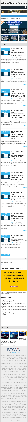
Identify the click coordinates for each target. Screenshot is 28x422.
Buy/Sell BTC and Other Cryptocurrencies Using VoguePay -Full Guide (18, 73)
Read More (25, 64)
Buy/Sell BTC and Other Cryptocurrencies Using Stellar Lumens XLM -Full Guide (18, 52)
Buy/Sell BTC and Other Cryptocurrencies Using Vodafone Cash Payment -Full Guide (18, 93)
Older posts (6, 254)
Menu (3, 7)
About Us (10, 420)
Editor (12, 57)
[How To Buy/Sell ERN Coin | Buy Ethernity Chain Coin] (5, 335)
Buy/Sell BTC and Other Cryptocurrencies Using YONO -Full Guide (17, 217)
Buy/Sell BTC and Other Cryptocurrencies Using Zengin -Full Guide (17, 134)
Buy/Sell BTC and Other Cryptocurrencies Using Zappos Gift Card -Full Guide (17, 176)
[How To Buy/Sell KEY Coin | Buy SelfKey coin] (14, 335)
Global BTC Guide (14, 2)
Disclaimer (17, 420)
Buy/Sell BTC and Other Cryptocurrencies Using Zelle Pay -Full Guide (18, 155)
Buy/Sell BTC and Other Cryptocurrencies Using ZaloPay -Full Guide (18, 196)
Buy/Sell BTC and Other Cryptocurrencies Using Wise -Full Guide (19, 238)
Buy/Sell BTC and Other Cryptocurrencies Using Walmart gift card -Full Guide (18, 114)
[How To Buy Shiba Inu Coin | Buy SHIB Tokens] (23, 333)
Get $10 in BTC (14, 16)
